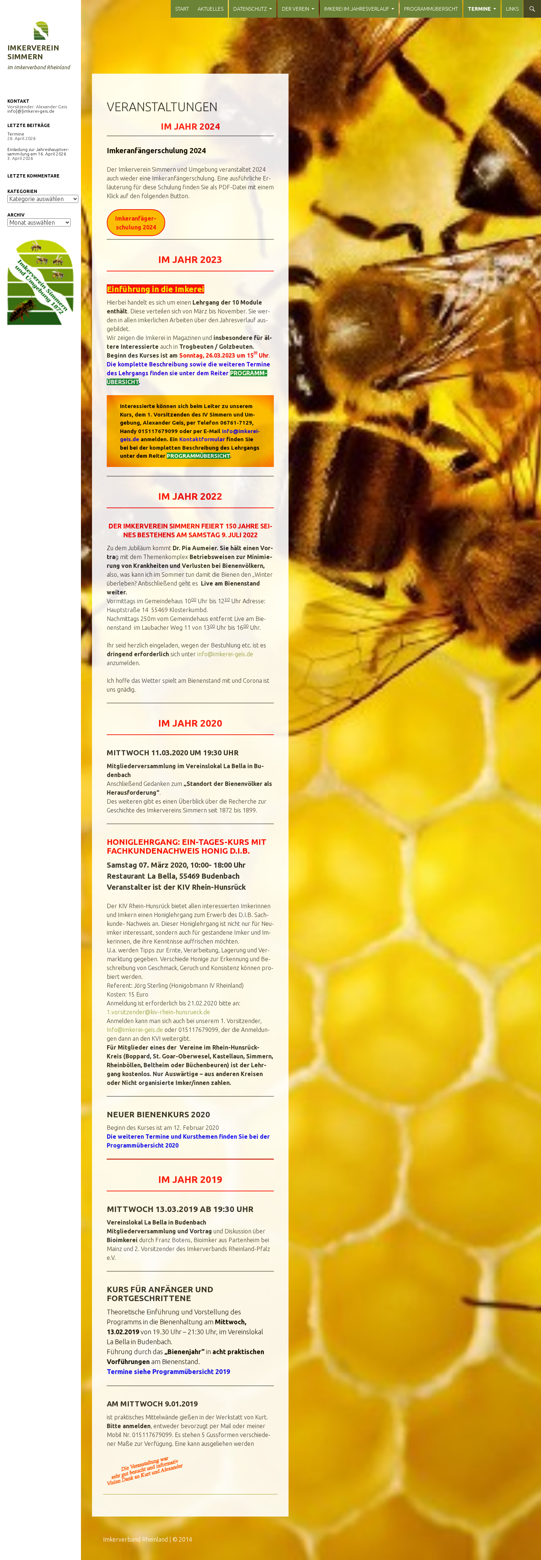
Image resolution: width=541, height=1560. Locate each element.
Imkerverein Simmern (33, 52)
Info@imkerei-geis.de (135, 1029)
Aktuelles (210, 9)
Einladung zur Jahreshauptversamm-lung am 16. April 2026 (38, 151)
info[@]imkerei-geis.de (30, 111)
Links (512, 9)
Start (182, 9)
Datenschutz (250, 9)
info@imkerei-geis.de (225, 654)
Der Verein (295, 9)
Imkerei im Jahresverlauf (356, 9)
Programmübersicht (431, 9)
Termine (479, 9)
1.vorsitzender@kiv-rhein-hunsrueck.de (158, 1012)
